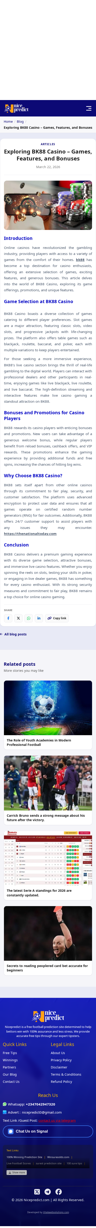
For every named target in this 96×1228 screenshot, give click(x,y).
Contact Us (11, 1081)
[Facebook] (58, 1192)
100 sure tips (74, 1163)
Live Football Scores (19, 1163)
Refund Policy (61, 1081)
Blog (20, 121)
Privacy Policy (61, 1060)
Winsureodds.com (58, 1157)
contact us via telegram (57, 1120)
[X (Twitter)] (37, 1192)
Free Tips (10, 1053)
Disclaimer (59, 1067)
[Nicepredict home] (16, 108)
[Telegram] (48, 1192)
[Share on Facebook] (8, 618)
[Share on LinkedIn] (39, 618)
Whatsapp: (31, 1104)
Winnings (10, 1060)
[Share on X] (18, 618)
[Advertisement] (48, 50)
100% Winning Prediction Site (24, 1157)
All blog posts (15, 634)
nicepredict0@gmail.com (42, 1112)
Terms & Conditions (66, 1074)
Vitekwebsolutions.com (56, 1212)
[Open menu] (89, 108)
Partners (9, 1067)
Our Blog (10, 1074)
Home (8, 121)
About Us (58, 1053)
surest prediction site (49, 1163)
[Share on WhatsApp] (28, 618)
